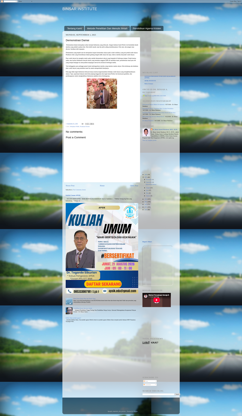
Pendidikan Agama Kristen (147, 28)
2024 (146, 199)
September (149, 182)
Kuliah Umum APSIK (73, 195)
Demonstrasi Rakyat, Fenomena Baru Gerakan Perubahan (157, 108)
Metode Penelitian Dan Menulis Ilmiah (107, 28)
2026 (146, 174)
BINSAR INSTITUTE (79, 9)
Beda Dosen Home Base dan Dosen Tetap (84, 298)
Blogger (136, 411)
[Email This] (86, 124)
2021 (146, 207)
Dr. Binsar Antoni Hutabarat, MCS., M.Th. (165, 129)
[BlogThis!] (88, 124)
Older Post (134, 186)
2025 (146, 177)
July (147, 190)
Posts (146, 381)
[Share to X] (89, 124)
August (148, 188)
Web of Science (148, 83)
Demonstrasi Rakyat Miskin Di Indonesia (153, 104)
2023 (146, 201)
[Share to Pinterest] (93, 124)
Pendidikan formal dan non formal (82, 308)
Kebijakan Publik (74, 126)
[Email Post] (82, 123)
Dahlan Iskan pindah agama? (73, 318)
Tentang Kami (74, 28)
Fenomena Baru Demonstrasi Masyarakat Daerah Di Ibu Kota (158, 112)
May (147, 193)
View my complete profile (149, 140)
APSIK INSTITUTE (150, 80)
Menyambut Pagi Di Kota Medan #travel (153, 116)
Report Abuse (147, 242)
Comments (148, 384)
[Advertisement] (98, 18)
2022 (146, 204)
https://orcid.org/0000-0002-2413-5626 (155, 95)
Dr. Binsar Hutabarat (148, 120)
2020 (146, 209)
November (149, 179)
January (148, 196)
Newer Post (70, 186)
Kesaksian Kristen (85, 126)
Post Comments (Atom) (79, 189)
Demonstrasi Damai (151, 184)
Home (102, 186)
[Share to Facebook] (91, 124)
